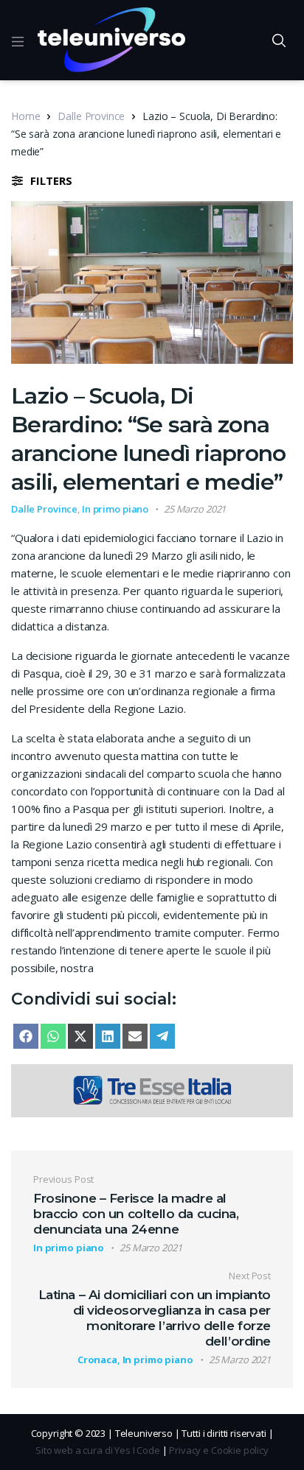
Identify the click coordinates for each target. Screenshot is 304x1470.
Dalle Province (91, 116)
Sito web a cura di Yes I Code (97, 1450)
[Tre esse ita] (152, 1089)
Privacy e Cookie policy (219, 1450)
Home (25, 116)
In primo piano (115, 509)
